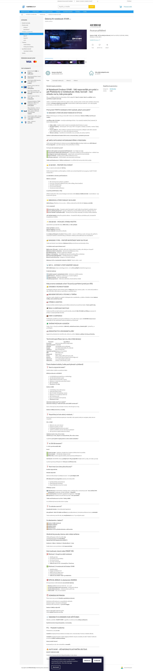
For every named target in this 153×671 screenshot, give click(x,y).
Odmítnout (87, 660)
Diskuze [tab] (76, 80)
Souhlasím (97, 660)
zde (71, 663)
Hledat (92, 6)
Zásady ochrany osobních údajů (84, 1)
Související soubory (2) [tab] (57, 80)
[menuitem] (25, 11)
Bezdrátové (26, 29)
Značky (23, 53)
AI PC (25, 40)
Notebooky (26, 34)
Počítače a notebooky (27, 32)
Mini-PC (25, 36)
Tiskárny (24, 42)
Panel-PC (26, 38)
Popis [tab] (48, 80)
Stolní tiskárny (27, 44)
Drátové (25, 27)
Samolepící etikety (28, 51)
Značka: (49, 21)
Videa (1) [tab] (69, 80)
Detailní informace (94, 40)
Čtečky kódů (25, 25)
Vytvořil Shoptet (128, 668)
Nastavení (56, 667)
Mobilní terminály (26, 23)
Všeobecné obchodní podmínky (65, 1)
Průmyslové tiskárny (28, 47)
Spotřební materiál (26, 49)
